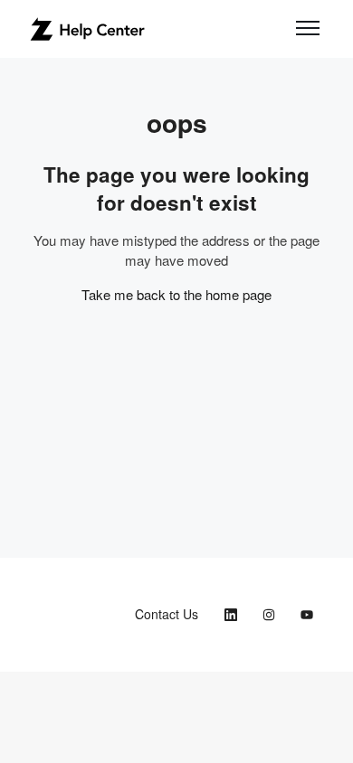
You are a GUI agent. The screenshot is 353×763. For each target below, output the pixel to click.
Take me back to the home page (176, 294)
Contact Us (166, 614)
